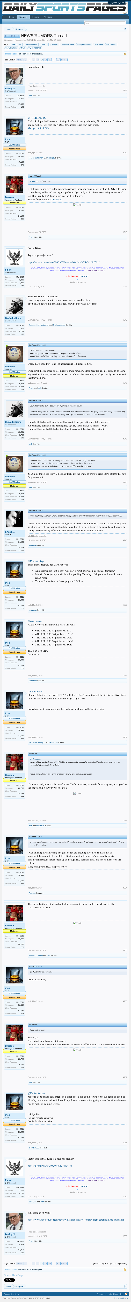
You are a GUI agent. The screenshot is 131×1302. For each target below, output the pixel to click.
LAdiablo (10, 532)
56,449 (21, 156)
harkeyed (33, 742)
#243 (125, 232)
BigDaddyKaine (13, 318)
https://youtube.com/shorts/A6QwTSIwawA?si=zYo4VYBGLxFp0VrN (64, 262)
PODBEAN (84, 276)
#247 (125, 439)
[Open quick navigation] (125, 29)
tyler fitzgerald (35, 48)
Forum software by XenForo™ (26, 1298)
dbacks (45, 44)
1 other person (59, 325)
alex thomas (17, 44)
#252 (125, 737)
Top (121, 1294)
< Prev (19, 60)
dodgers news (68, 44)
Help (110, 1294)
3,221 (21, 280)
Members (48, 17)
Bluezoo (9, 197)
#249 (125, 540)
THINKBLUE (34, 1148)
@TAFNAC (56, 199)
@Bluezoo (34, 181)
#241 (125, 90)
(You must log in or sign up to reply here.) (110, 1264)
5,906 (21, 384)
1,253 (21, 550)
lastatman (39, 158)
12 (38, 60)
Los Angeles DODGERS (26, 40)
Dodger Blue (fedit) (11, 1294)
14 (46, 60)
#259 (125, 1197)
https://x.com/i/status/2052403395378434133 (50, 1165)
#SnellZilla (43, 128)
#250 (125, 605)
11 (33, 60)
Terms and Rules (121, 1298)
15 (50, 60)
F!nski (31, 158)
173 (22, 389)
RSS (126, 1294)
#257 (125, 1077)
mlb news (99, 44)
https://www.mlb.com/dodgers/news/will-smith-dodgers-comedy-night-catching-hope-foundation (76, 1219)
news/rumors (11, 48)
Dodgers (23, 17)
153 (22, 286)
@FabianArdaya (36, 561)
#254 (125, 888)
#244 (125, 287)
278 (22, 165)
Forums (35, 17)
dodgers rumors (84, 44)
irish (47, 40)
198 (22, 107)
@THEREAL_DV (37, 117)
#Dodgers (33, 128)
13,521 (21, 328)
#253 (125, 820)
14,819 (21, 99)
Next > (64, 60)
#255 (125, 950)
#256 (125, 1001)
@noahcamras (35, 621)
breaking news (32, 44)
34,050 (21, 542)
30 (58, 60)
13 (42, 60)
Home (11, 17)
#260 (125, 1236)
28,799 (21, 210)
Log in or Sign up (117, 3)
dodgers (55, 44)
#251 (125, 675)
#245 (125, 320)
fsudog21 (10, 88)
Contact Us (101, 1294)
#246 (125, 383)
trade (23, 48)
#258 (125, 1143)
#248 (125, 482)
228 (22, 219)
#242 (125, 153)
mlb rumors (112, 44)
